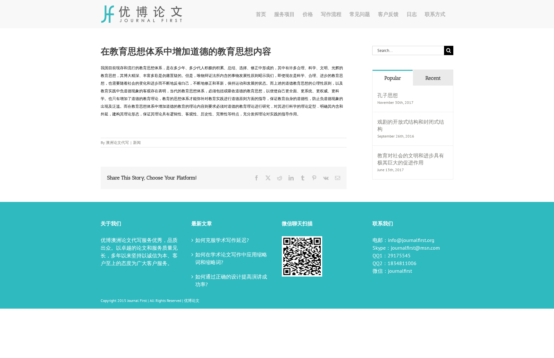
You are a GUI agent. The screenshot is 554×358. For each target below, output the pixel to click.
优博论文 (191, 300)
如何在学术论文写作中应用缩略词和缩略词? (231, 258)
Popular (392, 78)
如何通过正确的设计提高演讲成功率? (231, 280)
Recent (433, 78)
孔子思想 (387, 95)
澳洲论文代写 (117, 142)
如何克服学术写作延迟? (222, 240)
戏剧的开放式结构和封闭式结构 (410, 125)
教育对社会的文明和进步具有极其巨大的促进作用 (410, 159)
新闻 (137, 142)
